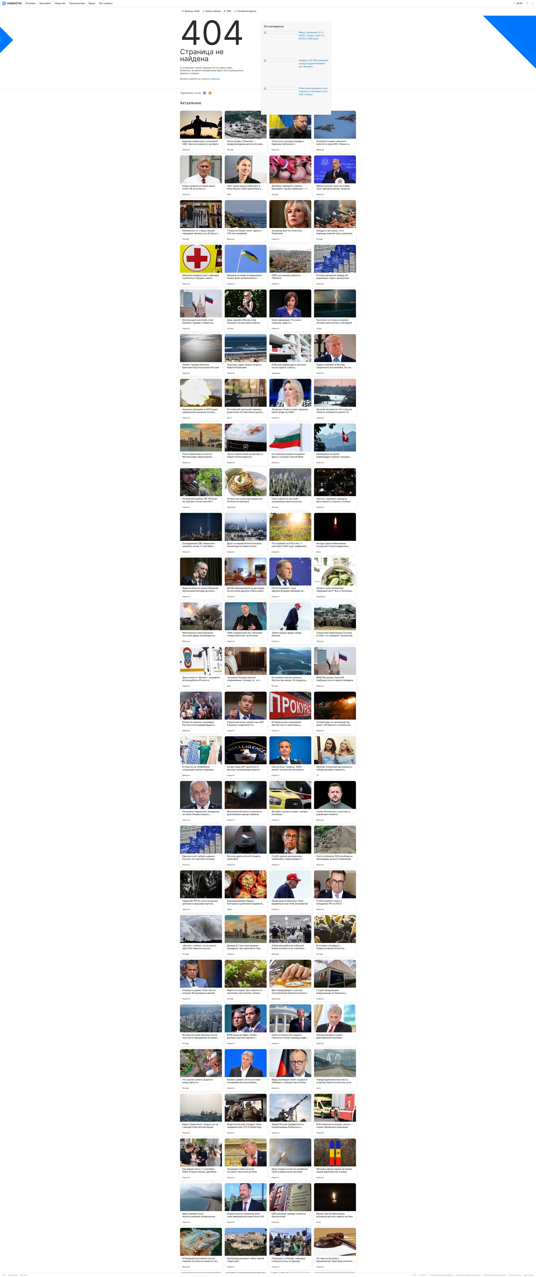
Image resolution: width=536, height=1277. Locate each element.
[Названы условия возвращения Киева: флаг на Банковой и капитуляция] (246, 266)
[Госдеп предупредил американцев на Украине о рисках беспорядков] (335, 981)
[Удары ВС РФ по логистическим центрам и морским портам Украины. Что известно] (201, 891)
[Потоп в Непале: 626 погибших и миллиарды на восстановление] (335, 847)
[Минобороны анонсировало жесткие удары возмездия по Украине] (201, 623)
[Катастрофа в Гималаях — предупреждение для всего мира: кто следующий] (246, 132)
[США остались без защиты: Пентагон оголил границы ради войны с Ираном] (290, 1025)
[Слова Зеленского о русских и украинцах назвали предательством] (335, 802)
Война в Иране (213, 11)
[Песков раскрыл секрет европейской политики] (335, 1025)
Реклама (23, 1275)
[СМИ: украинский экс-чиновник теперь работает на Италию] (246, 623)
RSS (414, 1275)
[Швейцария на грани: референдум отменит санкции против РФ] (335, 444)
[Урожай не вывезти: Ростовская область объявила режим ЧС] (335, 400)
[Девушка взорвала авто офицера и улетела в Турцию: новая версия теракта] (201, 266)
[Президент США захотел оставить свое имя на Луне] (246, 1159)
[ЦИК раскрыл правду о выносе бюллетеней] (290, 1204)
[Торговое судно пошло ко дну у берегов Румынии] (246, 355)
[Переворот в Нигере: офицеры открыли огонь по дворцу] (290, 1249)
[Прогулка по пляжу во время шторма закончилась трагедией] (335, 310)
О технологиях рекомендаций (441, 1275)
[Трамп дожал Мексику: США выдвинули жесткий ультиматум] (290, 891)
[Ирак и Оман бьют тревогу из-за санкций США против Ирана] (201, 1115)
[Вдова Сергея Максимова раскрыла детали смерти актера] (335, 1204)
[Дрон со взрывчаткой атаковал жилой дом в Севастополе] (246, 534)
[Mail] (4, 3)
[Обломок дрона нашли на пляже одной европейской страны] (335, 1159)
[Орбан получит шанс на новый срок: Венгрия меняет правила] (335, 176)
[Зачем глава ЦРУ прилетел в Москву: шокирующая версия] (246, 757)
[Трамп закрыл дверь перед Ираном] (290, 623)
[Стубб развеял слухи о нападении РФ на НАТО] (335, 891)
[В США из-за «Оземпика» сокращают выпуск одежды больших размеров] (201, 757)
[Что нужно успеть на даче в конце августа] (201, 1070)
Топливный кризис (246, 11)
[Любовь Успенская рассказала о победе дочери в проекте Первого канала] (335, 757)
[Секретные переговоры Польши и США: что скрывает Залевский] (335, 623)
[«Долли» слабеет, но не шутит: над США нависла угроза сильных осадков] (201, 936)
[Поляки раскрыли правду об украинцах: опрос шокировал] (335, 266)
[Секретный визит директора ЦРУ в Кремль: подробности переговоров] (246, 713)
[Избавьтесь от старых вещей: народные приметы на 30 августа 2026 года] (201, 221)
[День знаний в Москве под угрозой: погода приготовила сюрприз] (246, 310)
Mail (4, 1275)
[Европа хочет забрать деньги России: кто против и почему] (201, 847)
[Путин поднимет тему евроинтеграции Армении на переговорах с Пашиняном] (290, 578)
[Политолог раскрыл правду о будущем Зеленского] (290, 132)
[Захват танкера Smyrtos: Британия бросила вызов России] (201, 355)
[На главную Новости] (13, 3)
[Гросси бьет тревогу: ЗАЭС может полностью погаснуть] (290, 757)
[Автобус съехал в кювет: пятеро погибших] (290, 802)
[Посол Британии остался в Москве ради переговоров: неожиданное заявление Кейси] (201, 444)
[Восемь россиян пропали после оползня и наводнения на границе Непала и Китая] (201, 1025)
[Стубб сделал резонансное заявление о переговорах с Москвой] (290, 847)
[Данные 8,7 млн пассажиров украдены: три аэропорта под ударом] (246, 936)
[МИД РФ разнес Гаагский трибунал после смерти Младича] (335, 668)
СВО (229, 11)
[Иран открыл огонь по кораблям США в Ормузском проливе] (290, 1159)
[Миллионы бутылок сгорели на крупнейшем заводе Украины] (246, 802)
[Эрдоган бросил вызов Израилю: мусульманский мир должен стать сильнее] (201, 578)
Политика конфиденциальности (468, 1275)
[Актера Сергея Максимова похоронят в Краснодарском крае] (335, 534)
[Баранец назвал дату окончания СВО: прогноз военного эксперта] (201, 132)
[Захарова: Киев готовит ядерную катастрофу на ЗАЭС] (290, 400)
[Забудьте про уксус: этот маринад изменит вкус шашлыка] (335, 221)
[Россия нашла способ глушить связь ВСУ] (246, 847)
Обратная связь (515, 1275)
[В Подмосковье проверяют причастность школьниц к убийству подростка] (290, 713)
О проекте (423, 1275)
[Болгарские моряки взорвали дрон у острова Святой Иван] (290, 444)
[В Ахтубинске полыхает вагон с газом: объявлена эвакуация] (335, 1115)
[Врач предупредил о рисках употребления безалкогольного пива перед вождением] (290, 981)
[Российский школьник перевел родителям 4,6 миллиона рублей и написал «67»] (246, 400)
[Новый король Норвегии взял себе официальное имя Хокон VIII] (246, 1204)
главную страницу (210, 78)
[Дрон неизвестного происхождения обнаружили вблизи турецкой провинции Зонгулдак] (201, 1204)
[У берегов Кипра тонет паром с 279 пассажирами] (246, 221)
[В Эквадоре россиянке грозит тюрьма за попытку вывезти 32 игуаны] (201, 1249)
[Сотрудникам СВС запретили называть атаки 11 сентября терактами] (201, 534)
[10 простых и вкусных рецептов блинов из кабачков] (246, 489)
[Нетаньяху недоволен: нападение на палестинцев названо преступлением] (201, 802)
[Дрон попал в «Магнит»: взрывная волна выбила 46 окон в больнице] (201, 668)
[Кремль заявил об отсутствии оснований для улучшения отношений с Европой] (246, 1070)
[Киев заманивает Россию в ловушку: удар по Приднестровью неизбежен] (290, 310)
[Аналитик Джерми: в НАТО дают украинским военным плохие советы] (201, 400)
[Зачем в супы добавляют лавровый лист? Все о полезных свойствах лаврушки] (335, 578)
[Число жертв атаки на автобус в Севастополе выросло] (246, 444)
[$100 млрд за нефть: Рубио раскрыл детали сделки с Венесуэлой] (246, 1025)
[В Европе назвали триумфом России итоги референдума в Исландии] (201, 713)
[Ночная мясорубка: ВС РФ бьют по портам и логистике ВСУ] (201, 489)
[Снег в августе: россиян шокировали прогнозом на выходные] (290, 489)
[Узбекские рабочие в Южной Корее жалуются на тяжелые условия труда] (290, 936)
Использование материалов (495, 1275)
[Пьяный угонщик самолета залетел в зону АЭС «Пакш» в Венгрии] (335, 132)
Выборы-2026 (192, 11)
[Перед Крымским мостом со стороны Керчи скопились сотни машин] (335, 1070)
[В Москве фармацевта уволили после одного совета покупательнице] (290, 355)
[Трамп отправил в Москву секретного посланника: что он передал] (335, 355)
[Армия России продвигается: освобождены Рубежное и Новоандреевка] (290, 1115)
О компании (13, 1275)
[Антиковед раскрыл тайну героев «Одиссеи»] (246, 1249)
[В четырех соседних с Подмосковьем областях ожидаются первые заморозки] (335, 936)
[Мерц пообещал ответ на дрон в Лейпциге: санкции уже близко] (290, 1070)
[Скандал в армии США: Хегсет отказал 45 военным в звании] (201, 981)
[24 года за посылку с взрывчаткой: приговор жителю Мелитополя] (335, 1249)
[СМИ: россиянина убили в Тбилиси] (290, 266)
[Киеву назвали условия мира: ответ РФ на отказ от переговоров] (201, 176)
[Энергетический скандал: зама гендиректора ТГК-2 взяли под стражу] (246, 1115)
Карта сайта (528, 1275)
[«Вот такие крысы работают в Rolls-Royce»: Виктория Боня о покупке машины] (246, 176)
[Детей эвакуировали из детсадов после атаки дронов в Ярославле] (246, 578)
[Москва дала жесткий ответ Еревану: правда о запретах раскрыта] (201, 310)
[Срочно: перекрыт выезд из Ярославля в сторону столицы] (335, 489)
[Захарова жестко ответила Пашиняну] (290, 221)
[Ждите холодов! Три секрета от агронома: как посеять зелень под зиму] (246, 981)
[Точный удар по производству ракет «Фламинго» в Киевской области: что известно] (335, 713)
